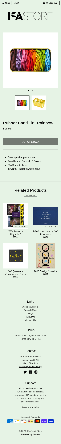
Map (25, 363)
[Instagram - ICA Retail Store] (36, 372)
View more (30, 195)
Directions (33, 363)
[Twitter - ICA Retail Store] (25, 372)
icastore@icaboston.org (30, 366)
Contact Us (30, 320)
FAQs (30, 313)
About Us (30, 317)
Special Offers (30, 310)
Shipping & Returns (30, 307)
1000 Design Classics (45, 271)
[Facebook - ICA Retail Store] (30, 372)
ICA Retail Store (34, 431)
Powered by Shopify (30, 434)
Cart (51, 3)
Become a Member (31, 407)
